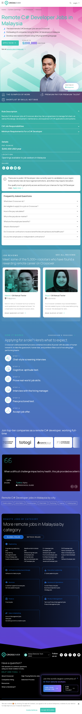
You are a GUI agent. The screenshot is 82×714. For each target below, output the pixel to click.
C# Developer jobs (29, 561)
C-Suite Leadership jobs (51, 573)
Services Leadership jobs (12, 588)
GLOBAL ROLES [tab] (13, 537)
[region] (41, 707)
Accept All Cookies (47, 710)
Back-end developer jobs (31, 559)
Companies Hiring (8, 680)
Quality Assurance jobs (12, 559)
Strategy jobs (48, 590)
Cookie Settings (31, 710)
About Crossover (8, 676)
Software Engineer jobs (30, 553)
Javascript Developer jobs (50, 561)
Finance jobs (9, 602)
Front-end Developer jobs (50, 555)
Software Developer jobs (68, 559)
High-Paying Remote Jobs (30, 676)
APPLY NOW (8, 43)
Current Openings (14, 10)
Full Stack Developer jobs (50, 557)
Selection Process (27, 680)
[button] (40, 111)
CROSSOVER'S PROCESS (61, 335)
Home (4, 10)
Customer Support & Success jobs (15, 586)
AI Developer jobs (29, 555)
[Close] (78, 703)
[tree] (41, 209)
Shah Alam (42, 503)
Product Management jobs (52, 604)
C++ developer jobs (48, 548)
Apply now (17, 188)
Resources (5, 683)
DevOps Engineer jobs (49, 553)
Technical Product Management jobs (55, 602)
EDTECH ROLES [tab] (34, 537)
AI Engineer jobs (28, 557)
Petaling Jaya (31, 503)
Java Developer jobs (48, 559)
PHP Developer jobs (66, 548)
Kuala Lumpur (7, 503)
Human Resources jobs (51, 586)
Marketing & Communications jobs (15, 621)
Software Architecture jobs (13, 573)
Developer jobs (47, 550)
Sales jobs (8, 619)
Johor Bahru (19, 503)
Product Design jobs (11, 557)
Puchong (53, 503)
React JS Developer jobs (68, 553)
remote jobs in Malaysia (15, 49)
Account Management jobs (13, 616)
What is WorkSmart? (9, 687)
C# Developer (28, 10)
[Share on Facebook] (7, 168)
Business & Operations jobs (52, 588)
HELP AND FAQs (10, 672)
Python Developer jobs (67, 550)
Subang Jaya (71, 503)
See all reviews (66, 255)
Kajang (61, 503)
